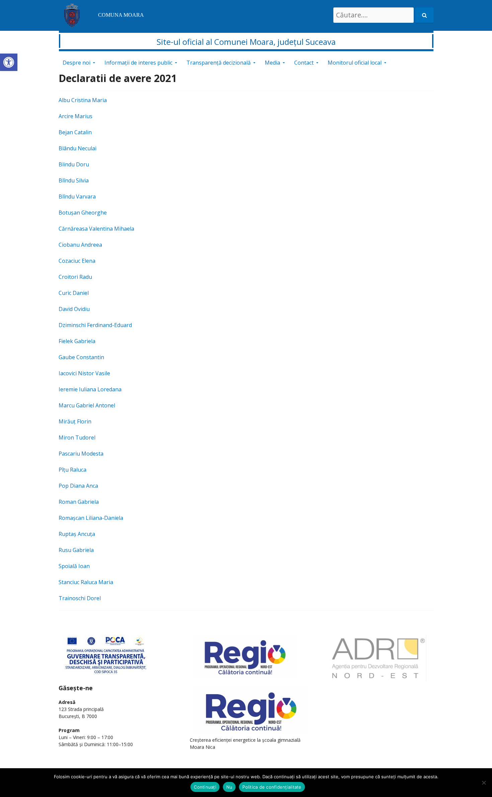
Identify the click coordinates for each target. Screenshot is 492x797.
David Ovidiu (74, 309)
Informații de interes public (138, 62)
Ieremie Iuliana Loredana (90, 389)
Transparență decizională (218, 62)
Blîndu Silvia (74, 180)
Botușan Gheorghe (83, 212)
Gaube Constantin (81, 357)
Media (272, 62)
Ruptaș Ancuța (77, 534)
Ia (61, 373)
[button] (8, 62)
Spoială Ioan (74, 566)
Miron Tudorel (77, 437)
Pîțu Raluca (72, 469)
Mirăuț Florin (75, 421)
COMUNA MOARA (121, 15)
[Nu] (483, 782)
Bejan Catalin (75, 132)
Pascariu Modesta (81, 453)
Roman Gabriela (79, 501)
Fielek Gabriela (77, 341)
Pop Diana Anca (78, 485)
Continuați (205, 787)
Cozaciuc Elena (77, 260)
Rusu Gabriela (76, 550)
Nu (229, 787)
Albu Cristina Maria (83, 100)
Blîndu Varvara (77, 196)
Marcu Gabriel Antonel (87, 405)
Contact (304, 62)
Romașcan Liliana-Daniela (91, 518)
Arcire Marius (75, 116)
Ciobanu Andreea (80, 244)
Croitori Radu (75, 277)
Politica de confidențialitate (271, 787)
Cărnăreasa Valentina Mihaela (96, 228)
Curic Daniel (74, 293)
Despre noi (76, 62)
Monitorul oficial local (355, 62)
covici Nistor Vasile (86, 373)
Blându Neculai (77, 148)
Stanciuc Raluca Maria (86, 582)
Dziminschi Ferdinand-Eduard (95, 325)
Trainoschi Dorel (80, 598)
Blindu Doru (74, 164)
